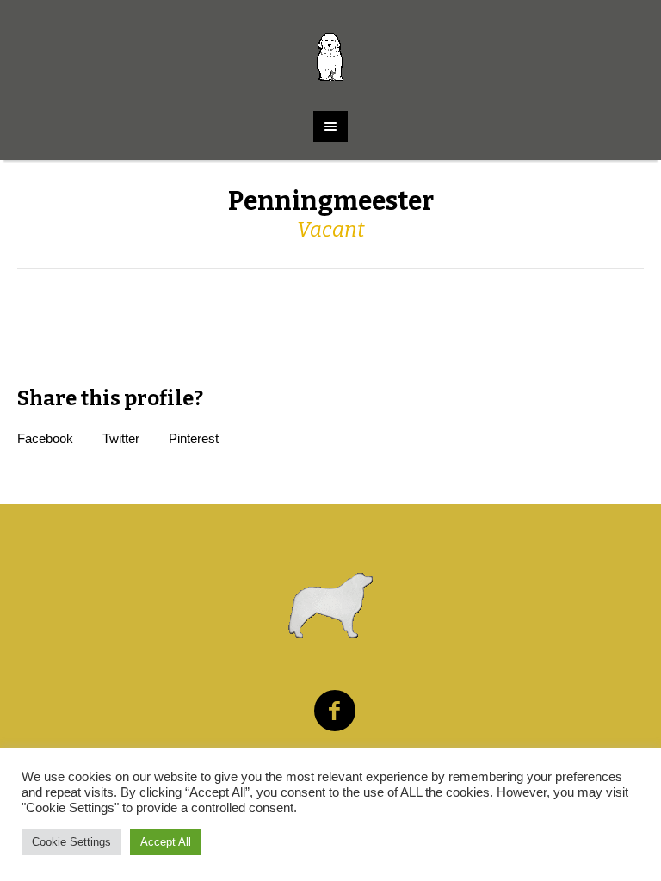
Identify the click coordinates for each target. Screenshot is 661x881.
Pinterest (194, 438)
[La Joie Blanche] (330, 47)
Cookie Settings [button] (71, 841)
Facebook (45, 438)
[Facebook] (334, 711)
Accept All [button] (165, 841)
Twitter (120, 438)
